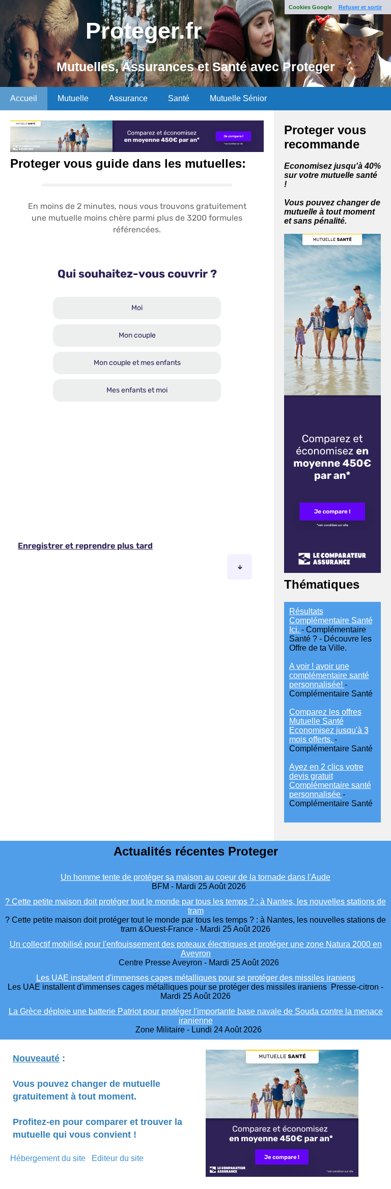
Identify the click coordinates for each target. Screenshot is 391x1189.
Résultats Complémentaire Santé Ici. (331, 620)
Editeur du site (118, 1158)
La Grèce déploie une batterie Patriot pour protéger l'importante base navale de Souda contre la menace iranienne (196, 1016)
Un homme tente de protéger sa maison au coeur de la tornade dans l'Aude (195, 877)
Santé (178, 98)
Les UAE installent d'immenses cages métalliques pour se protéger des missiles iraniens (195, 977)
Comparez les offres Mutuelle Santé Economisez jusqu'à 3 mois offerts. (329, 726)
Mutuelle (73, 98)
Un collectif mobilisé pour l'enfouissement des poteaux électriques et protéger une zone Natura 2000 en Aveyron (196, 949)
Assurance (128, 98)
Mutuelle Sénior (238, 98)
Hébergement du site (48, 1158)
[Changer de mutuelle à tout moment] (332, 570)
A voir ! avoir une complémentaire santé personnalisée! (329, 675)
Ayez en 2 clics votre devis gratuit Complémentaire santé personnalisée (330, 781)
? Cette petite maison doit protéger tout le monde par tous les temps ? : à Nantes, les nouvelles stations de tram (195, 906)
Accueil (23, 98)
